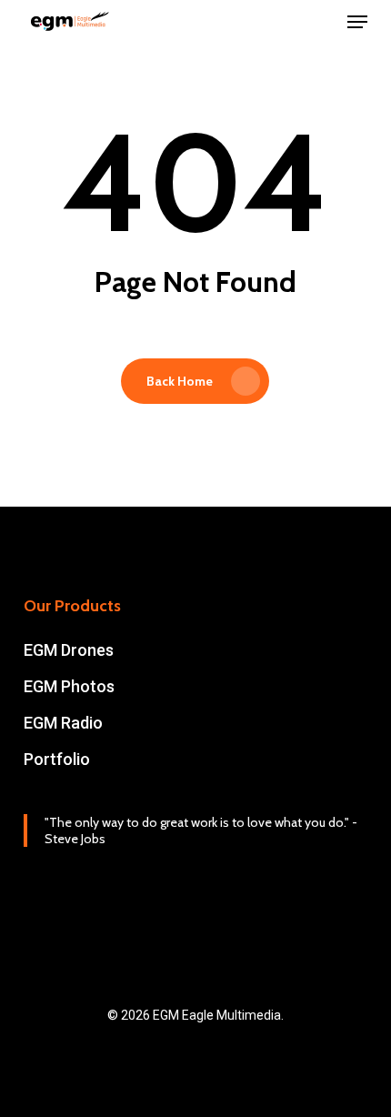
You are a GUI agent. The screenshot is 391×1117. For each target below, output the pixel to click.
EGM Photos (69, 686)
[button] (357, 22)
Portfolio (57, 759)
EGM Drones (69, 649)
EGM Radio (63, 722)
